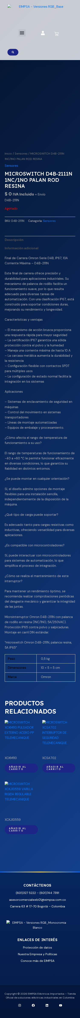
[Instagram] (19, 1005)
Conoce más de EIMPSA (37, 961)
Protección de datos (37, 947)
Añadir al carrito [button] (17, 768)
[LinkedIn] (47, 1005)
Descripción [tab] (14, 240)
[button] (22, 32)
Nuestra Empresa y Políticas (37, 954)
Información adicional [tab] (21, 248)
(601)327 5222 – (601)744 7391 (37, 893)
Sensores (21, 153)
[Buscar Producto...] (12, 52)
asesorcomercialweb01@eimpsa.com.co (37, 900)
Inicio (8, 153)
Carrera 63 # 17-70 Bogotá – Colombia (37, 906)
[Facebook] (33, 1005)
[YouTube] (60, 1005)
